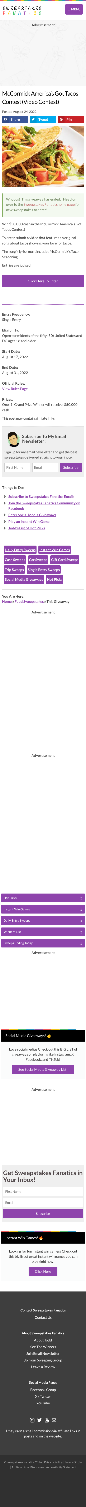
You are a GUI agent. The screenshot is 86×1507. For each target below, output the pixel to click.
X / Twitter (43, 1396)
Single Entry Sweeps (44, 569)
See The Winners (43, 1347)
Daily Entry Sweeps (20, 550)
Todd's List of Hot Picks (26, 528)
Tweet (43, 119)
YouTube (43, 1403)
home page (66, 204)
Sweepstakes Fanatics (41, 204)
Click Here (43, 1271)
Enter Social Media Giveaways (32, 515)
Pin (69, 119)
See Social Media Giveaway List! (43, 1069)
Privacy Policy (53, 1462)
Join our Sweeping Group (43, 1360)
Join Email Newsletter (43, 1353)
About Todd (43, 1340)
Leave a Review (43, 1367)
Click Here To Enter (43, 281)
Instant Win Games (54, 550)
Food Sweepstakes (29, 601)
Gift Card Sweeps (64, 559)
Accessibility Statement (61, 1467)
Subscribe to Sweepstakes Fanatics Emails (41, 496)
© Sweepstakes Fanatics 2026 (23, 1462)
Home (7, 601)
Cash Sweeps (15, 559)
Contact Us (43, 1317)
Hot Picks (54, 579)
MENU (76, 9)
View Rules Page (15, 389)
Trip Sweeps (14, 569)
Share (15, 119)
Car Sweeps (38, 559)
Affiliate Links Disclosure (27, 1467)
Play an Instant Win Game (28, 521)
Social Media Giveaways (24, 579)
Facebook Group (43, 1389)
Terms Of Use (73, 1462)
